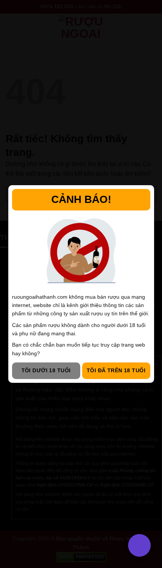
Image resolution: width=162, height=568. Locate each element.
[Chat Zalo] (16, 504)
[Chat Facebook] (16, 523)
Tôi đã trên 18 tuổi (116, 370)
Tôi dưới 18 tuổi (46, 370)
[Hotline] (16, 485)
